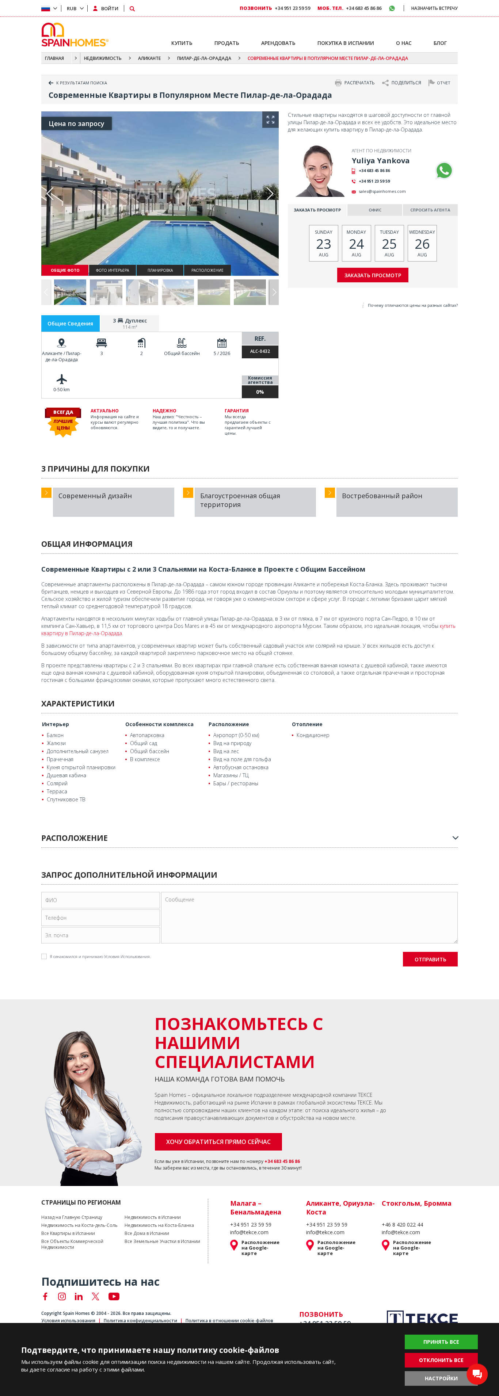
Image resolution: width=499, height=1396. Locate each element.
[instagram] (62, 1296)
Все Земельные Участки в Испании (162, 1241)
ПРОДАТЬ (226, 42)
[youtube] (113, 1296)
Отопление (307, 724)
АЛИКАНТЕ (149, 58)
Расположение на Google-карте (260, 1248)
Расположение (229, 724)
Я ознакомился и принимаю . (100, 956)
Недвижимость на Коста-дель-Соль (79, 1225)
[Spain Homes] (73, 34)
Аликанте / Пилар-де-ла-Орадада (61, 356)
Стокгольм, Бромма (417, 1203)
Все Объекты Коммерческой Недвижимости (72, 1244)
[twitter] (95, 1296)
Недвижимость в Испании (153, 1217)
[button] (274, 292)
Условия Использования (127, 956)
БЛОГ (440, 42)
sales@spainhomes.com (382, 191)
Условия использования (68, 1320)
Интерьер (55, 724)
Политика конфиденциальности (140, 1320)
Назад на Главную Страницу (71, 1217)
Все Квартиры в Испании (68, 1233)
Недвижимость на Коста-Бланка (159, 1225)
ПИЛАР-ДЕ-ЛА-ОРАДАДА (204, 58)
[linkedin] (79, 1296)
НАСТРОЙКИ (441, 1378)
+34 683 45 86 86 (374, 170)
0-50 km (61, 389)
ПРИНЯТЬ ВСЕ (441, 1341)
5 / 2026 (222, 353)
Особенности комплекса (159, 724)
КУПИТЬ (182, 42)
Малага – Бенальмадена (255, 1207)
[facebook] (45, 1296)
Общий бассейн (182, 353)
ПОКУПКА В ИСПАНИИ (345, 42)
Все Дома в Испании (147, 1233)
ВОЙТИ (109, 8)
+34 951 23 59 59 (374, 181)
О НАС (404, 42)
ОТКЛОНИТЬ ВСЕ (441, 1360)
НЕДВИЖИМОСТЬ (103, 58)
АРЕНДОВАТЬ (278, 42)
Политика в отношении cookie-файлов (229, 1320)
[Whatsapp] (444, 170)
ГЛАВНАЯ (54, 58)
